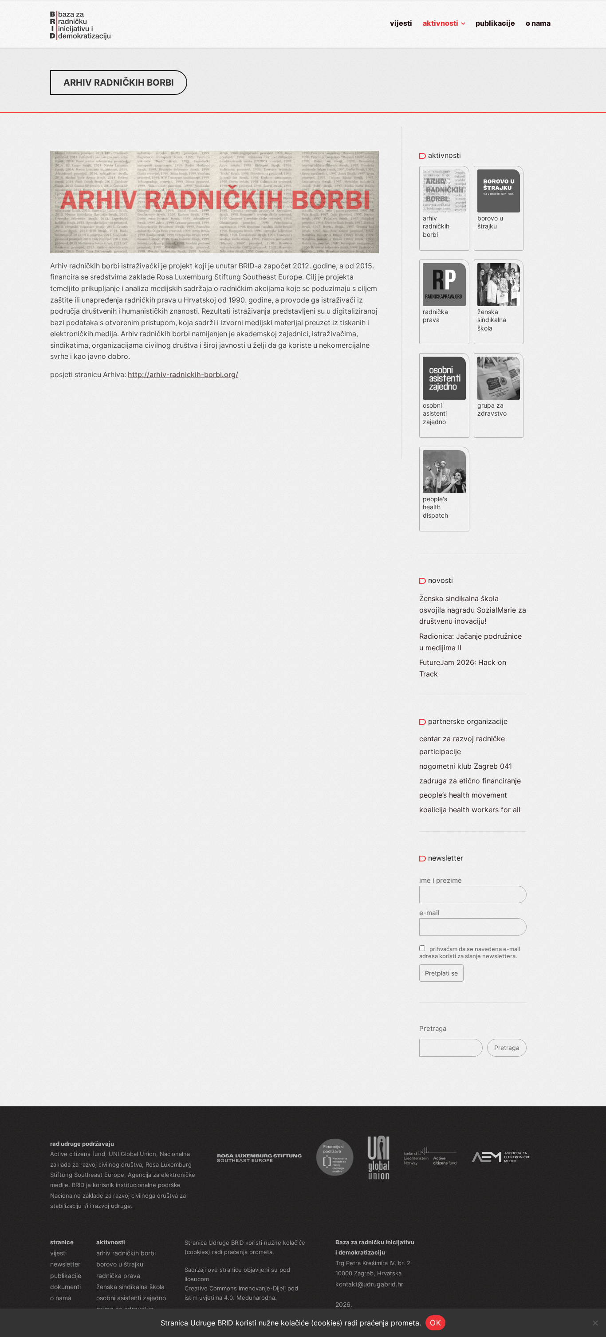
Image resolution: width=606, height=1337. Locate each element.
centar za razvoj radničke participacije (462, 745)
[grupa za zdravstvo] (500, 359)
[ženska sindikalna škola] (500, 265)
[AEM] (501, 1157)
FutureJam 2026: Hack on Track (462, 668)
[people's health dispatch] (445, 452)
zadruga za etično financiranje (470, 780)
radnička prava (118, 1275)
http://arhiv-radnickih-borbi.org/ (183, 374)
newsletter (65, 1264)
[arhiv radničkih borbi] (446, 172)
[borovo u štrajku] (500, 172)
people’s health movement (463, 794)
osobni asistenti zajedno (131, 1298)
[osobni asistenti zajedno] (446, 359)
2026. (343, 1304)
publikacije (65, 1275)
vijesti (58, 1253)
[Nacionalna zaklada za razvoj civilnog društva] (335, 1157)
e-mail (429, 912)
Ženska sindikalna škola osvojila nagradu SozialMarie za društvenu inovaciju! (472, 609)
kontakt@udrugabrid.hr (369, 1284)
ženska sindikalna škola (130, 1286)
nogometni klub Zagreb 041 (465, 766)
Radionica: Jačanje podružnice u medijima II (470, 642)
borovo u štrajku (119, 1264)
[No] (594, 1322)
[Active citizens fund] (430, 1157)
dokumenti (65, 1286)
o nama (60, 1298)
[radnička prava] (446, 265)
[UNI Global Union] (378, 1157)
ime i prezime (440, 880)
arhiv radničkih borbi (126, 1253)
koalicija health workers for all (469, 809)
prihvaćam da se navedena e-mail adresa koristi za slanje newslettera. (469, 952)
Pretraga (432, 1028)
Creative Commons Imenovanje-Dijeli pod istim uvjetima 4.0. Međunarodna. (241, 1293)
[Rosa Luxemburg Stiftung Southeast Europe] (259, 1157)
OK (435, 1322)
